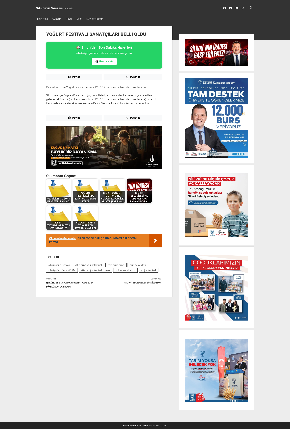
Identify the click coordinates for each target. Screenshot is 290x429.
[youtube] (230, 8)
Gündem (56, 18)
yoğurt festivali (148, 270)
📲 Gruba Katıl (104, 61)
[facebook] (224, 8)
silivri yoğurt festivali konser (95, 270)
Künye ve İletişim (94, 18)
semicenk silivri (138, 265)
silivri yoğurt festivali (59, 265)
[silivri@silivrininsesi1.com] (237, 8)
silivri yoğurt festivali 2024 (62, 270)
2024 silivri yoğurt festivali (88, 265)
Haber (69, 18)
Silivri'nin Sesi (47, 8)
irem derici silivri (116, 265)
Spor (79, 18)
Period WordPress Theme (135, 425)
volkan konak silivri (125, 270)
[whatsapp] (243, 8)
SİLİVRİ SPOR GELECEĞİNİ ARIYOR (142, 282)
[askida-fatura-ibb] (104, 168)
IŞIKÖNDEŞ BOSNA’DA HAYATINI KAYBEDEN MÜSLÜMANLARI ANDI (69, 284)
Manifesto (42, 18)
